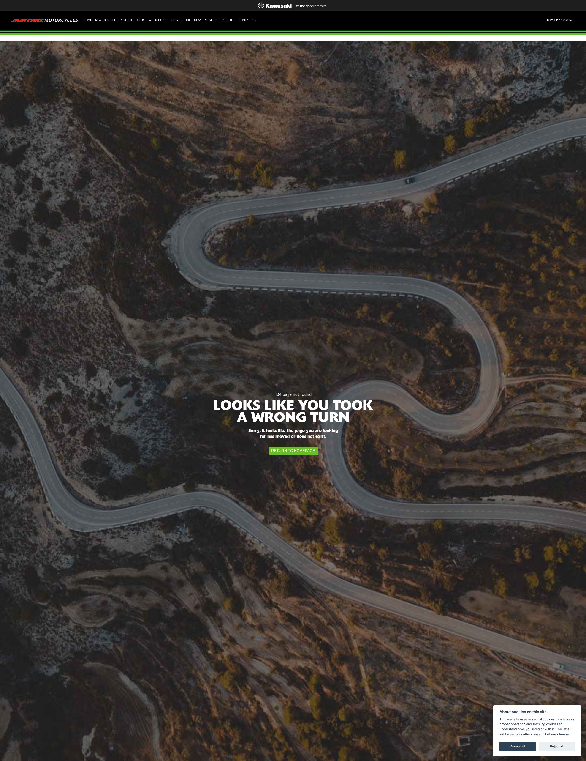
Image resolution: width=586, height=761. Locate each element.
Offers (140, 20)
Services (211, 20)
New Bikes (102, 20)
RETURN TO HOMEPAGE (293, 451)
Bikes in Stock (122, 20)
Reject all (556, 746)
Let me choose (557, 734)
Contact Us (247, 20)
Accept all (517, 746)
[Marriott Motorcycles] (44, 20)
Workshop (157, 20)
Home (88, 20)
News (197, 20)
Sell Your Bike (180, 20)
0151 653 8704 (559, 20)
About (228, 20)
